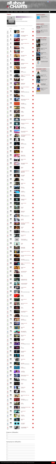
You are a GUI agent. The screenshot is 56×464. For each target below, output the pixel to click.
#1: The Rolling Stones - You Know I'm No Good (44, 17)
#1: (44, 71)
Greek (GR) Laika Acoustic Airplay (43, 84)
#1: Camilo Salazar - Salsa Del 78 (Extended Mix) (44, 31)
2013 (7, 459)
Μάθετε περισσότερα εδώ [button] (30, 462)
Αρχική (8, 11)
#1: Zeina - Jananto (43, 49)
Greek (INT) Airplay (43, 39)
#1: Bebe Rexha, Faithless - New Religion (44, 54)
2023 (7, 438)
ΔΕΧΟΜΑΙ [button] (53, 462)
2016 (7, 454)
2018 (7, 451)
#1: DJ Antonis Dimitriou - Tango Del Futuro (44, 27)
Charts (12, 11)
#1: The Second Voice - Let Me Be (44, 58)
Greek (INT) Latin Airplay (44, 61)
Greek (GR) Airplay (43, 70)
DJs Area (20, 11)
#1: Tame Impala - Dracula (43, 45)
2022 (7, 444)
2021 (7, 446)
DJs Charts (16, 11)
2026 (7, 433)
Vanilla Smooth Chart (44, 16)
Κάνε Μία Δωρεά (26, 11)
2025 (7, 435)
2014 (7, 457)
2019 (7, 449)
